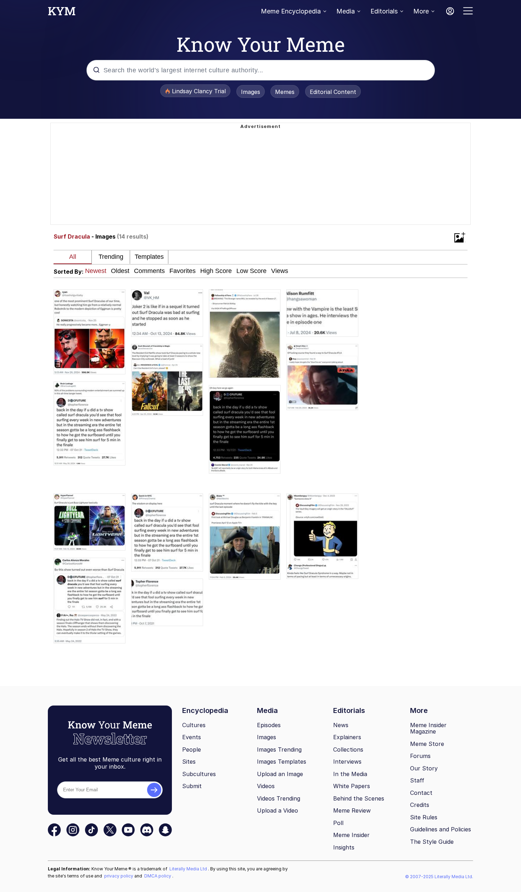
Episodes (269, 725)
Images (250, 91)
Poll (338, 823)
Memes (285, 91)
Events (191, 737)
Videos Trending (278, 798)
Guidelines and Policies (440, 829)
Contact (421, 793)
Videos (266, 786)
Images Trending (279, 749)
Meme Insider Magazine (428, 728)
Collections (348, 749)
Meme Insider (351, 835)
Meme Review (352, 810)
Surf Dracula (72, 236)
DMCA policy (158, 876)
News (340, 725)
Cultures (194, 725)
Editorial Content (333, 91)
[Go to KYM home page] (61, 13)
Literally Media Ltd (188, 868)
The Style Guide (432, 841)
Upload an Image (280, 774)
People (191, 749)
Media (346, 11)
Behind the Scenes (358, 798)
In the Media (350, 774)
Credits (419, 805)
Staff (417, 780)
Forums (420, 756)
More (421, 11)
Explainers (347, 737)
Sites (189, 761)
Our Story (424, 768)
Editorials (384, 11)
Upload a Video (277, 810)
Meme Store (427, 744)
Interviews (347, 761)
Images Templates (281, 761)
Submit (192, 786)
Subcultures (199, 774)
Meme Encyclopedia (291, 11)
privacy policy (119, 876)
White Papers (351, 786)
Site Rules (423, 817)
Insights (343, 847)
